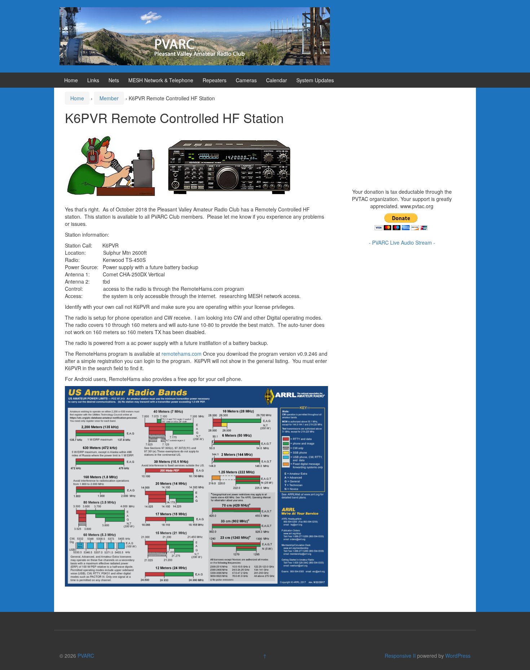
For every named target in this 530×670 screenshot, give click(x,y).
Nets (114, 80)
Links (93, 80)
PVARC (86, 655)
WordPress (458, 655)
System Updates (315, 80)
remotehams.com (182, 353)
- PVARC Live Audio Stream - (402, 242)
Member (109, 98)
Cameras (246, 80)
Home (71, 80)
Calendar (276, 80)
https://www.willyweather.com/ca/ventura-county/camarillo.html (398, 177)
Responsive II (400, 655)
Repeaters (214, 80)
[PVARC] (194, 35)
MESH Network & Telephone (160, 80)
